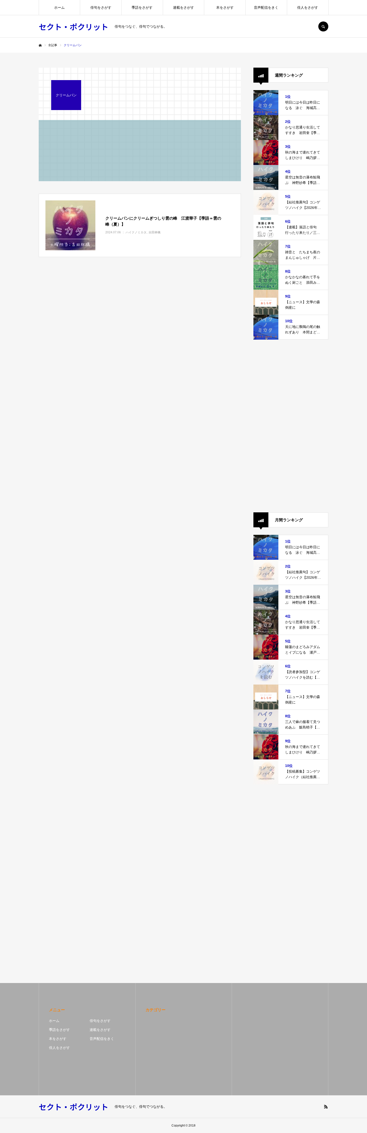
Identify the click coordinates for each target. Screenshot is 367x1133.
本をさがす (225, 7)
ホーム (59, 7)
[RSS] (325, 1106)
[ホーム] (40, 45)
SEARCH (323, 26)
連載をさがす (183, 7)
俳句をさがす (100, 7)
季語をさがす (142, 7)
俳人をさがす (307, 7)
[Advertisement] (290, 426)
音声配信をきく (266, 7)
